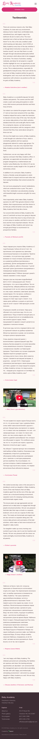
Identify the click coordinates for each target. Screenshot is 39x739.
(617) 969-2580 (24, 716)
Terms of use (22, 734)
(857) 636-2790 (24, 719)
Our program (6, 716)
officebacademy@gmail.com (28, 722)
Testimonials (6, 719)
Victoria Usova (14, 734)
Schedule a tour (19, 9)
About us (5, 711)
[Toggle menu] (35, 3)
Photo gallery (6, 714)
